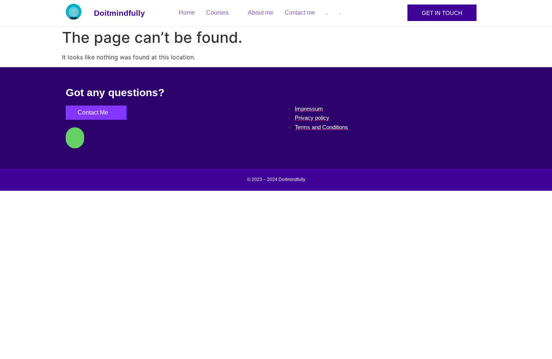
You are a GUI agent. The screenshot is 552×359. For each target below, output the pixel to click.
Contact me (300, 12)
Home (187, 12)
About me (260, 12)
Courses (217, 12)
